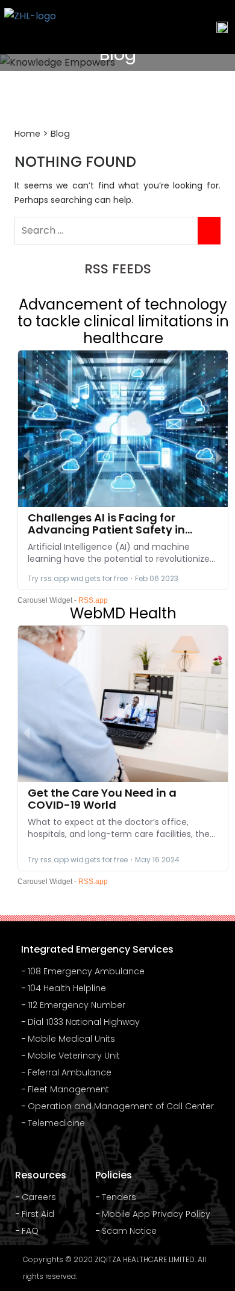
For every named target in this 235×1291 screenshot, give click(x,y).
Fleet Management (68, 1089)
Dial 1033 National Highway (84, 1022)
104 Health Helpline (67, 988)
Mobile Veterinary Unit (74, 1056)
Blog (60, 134)
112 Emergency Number (76, 1005)
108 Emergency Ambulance (86, 971)
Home (27, 134)
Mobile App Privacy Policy (156, 1214)
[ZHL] (30, 27)
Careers (39, 1197)
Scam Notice (129, 1231)
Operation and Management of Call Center (121, 1106)
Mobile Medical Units (71, 1039)
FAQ (30, 1231)
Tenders (119, 1197)
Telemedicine (56, 1123)
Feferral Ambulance (69, 1072)
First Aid (38, 1214)
